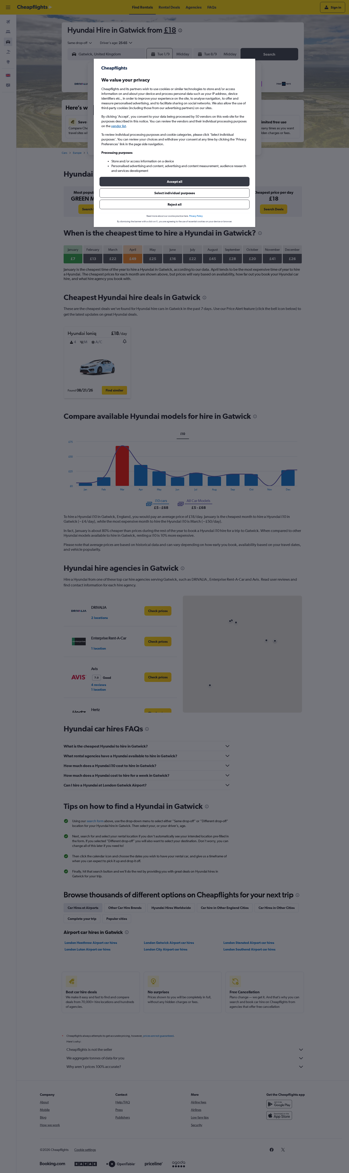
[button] (174, 181)
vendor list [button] (118, 126)
